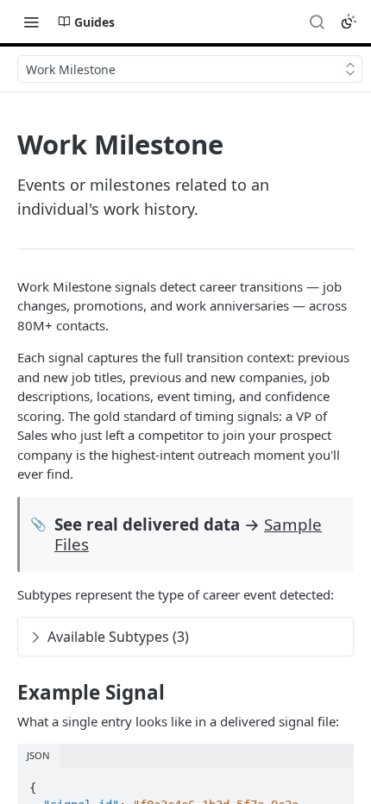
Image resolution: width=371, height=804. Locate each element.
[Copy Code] (333, 782)
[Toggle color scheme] (348, 21)
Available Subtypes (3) (118, 636)
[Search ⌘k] (316, 21)
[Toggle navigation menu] (31, 21)
